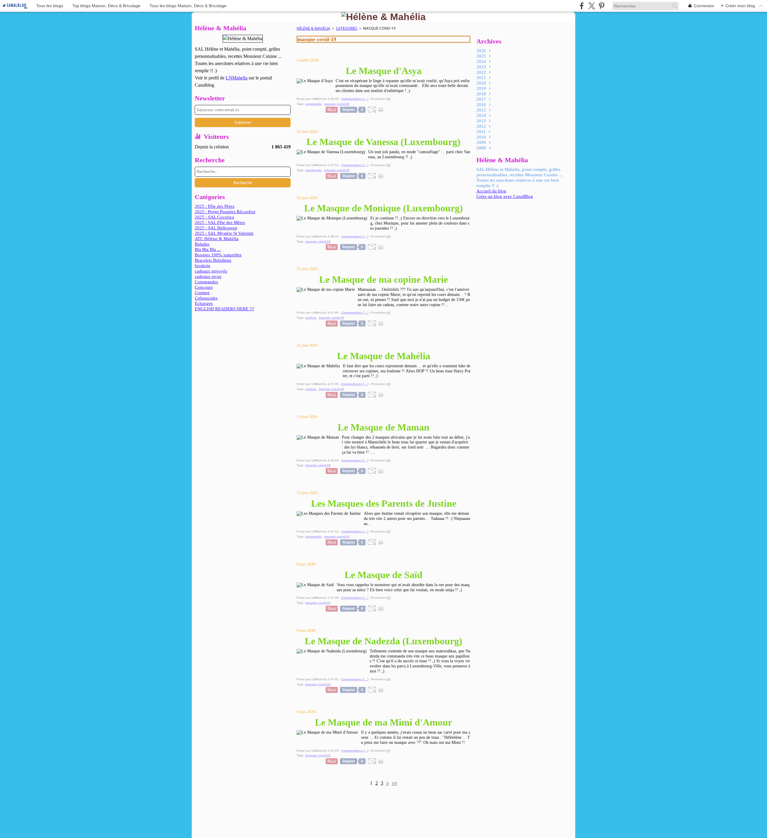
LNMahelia (236, 77)
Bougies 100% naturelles (218, 254)
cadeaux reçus (208, 276)
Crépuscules (206, 298)
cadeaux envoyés (211, 271)
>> (394, 783)
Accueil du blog (491, 191)
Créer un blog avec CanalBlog (504, 196)
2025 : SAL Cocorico (214, 217)
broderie (202, 265)
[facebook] (581, 5)
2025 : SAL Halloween (216, 227)
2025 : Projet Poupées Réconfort (225, 211)
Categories (346, 28)
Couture (202, 292)
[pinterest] (601, 5)
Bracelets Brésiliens (213, 260)
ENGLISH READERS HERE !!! (224, 308)
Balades (202, 244)
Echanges (204, 303)
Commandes (206, 281)
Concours (204, 287)
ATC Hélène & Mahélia (216, 238)
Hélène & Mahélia (313, 28)
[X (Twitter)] (591, 5)
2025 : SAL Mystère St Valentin (224, 233)
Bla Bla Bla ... (208, 249)
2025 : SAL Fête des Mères (220, 222)
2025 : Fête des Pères (214, 206)
